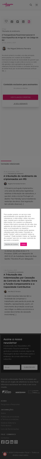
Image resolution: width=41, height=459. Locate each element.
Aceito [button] (24, 244)
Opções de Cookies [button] (11, 244)
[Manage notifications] (5, 454)
